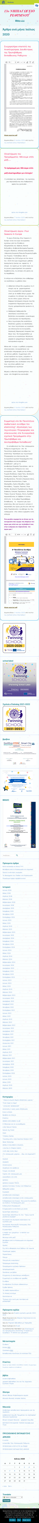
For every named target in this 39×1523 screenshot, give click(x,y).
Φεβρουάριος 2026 (9, 902)
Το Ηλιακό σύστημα (9, 1293)
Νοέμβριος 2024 (8, 941)
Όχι (19, 1520)
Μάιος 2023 (7, 986)
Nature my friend (8, 1130)
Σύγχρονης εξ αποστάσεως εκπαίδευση (16, 1275)
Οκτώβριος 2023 (8, 974)
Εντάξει (12, 1520)
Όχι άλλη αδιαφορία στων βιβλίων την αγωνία (18, 1248)
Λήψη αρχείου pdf (10, 135)
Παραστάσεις (7, 1254)
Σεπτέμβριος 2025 (9, 917)
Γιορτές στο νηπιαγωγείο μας (12, 1174)
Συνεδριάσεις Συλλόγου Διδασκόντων (15, 1284)
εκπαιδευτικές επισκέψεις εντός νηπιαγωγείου (18, 1198)
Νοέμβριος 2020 (8, 1067)
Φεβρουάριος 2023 (9, 995)
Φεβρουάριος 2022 (9, 1025)
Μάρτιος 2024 (7, 959)
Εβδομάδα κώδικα (8, 1189)
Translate (6, 1500)
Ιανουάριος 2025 (8, 935)
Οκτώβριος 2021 (8, 1037)
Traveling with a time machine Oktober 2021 (17, 1139)
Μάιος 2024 (7, 953)
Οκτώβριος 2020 (8, 1070)
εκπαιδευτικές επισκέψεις (11, 1195)
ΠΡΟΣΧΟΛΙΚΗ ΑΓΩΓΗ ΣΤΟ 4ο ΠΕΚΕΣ (15, 1446)
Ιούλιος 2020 (7, 1076)
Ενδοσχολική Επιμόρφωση (11, 1206)
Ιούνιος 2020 (7, 1079)
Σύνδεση (11, 2)
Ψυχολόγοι (5, 1367)
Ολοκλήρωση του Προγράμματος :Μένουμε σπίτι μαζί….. (19, 157)
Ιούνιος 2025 (7, 920)
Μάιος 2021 (6, 1049)
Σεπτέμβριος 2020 (9, 1073)
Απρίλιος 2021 (7, 1052)
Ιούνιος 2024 (7, 950)
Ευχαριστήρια (7, 1229)
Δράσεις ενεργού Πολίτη (11, 1183)
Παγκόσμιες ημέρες (9, 1251)
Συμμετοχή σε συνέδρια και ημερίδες (15, 1278)
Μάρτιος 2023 (7, 992)
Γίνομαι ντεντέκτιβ (9, 1171)
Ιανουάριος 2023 (8, 998)
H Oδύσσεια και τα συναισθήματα (14, 1124)
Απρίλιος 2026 (7, 896)
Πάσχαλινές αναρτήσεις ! (11, 1260)
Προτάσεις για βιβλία (10, 1272)
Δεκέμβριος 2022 (8, 1001)
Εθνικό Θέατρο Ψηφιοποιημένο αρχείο (15, 1395)
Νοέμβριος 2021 (8, 1034)
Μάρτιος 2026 (7, 899)
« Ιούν (5, 1486)
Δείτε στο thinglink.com (19, 212)
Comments (8, 1350)
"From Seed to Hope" (10, 1103)
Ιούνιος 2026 (7, 890)
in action (5, 1440)
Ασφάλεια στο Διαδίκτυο (11, 1168)
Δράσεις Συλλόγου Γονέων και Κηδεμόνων (17, 1186)
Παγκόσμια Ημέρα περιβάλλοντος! (14, 878)
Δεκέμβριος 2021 (8, 1031)
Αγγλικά (5, 1159)
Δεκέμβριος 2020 (8, 1064)
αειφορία (5, 1162)
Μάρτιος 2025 (7, 929)
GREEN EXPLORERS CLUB (11, 1121)
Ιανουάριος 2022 (8, 1028)
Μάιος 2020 (7, 1082)
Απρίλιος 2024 (7, 956)
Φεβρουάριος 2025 (9, 932)
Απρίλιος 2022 (7, 1019)
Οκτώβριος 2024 (8, 944)
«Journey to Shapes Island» (12, 1148)
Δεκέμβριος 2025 (8, 908)
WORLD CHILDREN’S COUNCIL (13, 1145)
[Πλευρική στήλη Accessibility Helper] (36, 5)
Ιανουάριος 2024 (8, 965)
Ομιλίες (5, 1245)
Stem (4, 1133)
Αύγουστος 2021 (8, 1043)
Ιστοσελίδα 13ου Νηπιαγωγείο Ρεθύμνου (16, 1443)
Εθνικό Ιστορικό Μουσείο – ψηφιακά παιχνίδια (18, 1420)
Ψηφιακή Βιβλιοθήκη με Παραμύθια (20, 1323)
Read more (26, 1520)
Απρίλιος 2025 (7, 926)
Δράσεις (5, 1180)
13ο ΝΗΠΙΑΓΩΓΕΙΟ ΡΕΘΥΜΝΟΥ (19, 13)
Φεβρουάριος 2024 (9, 962)
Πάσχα (5, 1257)
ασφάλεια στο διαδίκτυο (15, 1367)
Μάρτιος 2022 (7, 1022)
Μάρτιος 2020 (7, 1088)
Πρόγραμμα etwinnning (10, 1263)
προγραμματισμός (8, 1269)
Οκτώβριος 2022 (8, 1007)
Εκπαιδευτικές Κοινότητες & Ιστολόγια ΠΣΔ (17, 1353)
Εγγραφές (6, 1192)
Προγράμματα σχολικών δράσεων (14, 1266)
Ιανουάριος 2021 (8, 1061)
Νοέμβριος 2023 (8, 971)
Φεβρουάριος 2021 (9, 1058)
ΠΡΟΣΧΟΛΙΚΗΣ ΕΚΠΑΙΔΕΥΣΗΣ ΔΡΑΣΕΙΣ (16, 1449)
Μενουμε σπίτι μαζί (9, 1237)
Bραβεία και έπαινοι (9, 1115)
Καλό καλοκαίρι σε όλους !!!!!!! (13, 866)
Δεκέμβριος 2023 (8, 968)
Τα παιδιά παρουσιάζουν (11, 1290)
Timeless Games (8, 1136)
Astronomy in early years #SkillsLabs (15, 1109)
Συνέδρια (6, 1281)
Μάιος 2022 (6, 1016)
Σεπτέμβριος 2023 (9, 977)
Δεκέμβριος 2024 (8, 938)
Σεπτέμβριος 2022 (9, 1010)
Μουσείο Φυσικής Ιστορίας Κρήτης (14, 1398)
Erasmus (5, 1118)
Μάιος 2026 (6, 893)
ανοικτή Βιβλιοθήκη (9, 1378)
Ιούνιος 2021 (7, 1046)
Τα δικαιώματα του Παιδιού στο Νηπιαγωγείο (17, 875)
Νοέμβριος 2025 (8, 911)
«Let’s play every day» (10, 1151)
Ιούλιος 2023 (7, 980)
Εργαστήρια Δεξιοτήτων (10, 1212)
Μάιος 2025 (6, 923)
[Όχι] (37, 1516)
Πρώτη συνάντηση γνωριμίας (12, 872)
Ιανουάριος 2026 (8, 905)
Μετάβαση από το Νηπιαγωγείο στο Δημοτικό (18, 869)
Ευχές (18, 1326)
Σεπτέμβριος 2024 (9, 947)
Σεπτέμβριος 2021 (8, 1040)
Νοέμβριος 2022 (8, 1004)
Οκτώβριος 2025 (8, 914)
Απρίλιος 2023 (7, 989)
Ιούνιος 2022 (7, 1013)
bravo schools (7, 1112)
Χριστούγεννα (7, 1296)
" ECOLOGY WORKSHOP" (11, 1106)
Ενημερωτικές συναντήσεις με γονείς (15, 1209)
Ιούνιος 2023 (7, 983)
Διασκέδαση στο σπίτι (10, 1177)
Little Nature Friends (10, 1127)
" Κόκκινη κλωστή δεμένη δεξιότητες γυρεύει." (18, 1100)
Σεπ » (10, 1486)
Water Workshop (8, 1142)
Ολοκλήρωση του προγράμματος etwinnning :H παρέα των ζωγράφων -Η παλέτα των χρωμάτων (18, 1330)
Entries (6, 1347)
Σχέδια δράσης (8, 1287)
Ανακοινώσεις (7, 1165)
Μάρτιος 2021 (7, 1055)
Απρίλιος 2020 (7, 1085)
